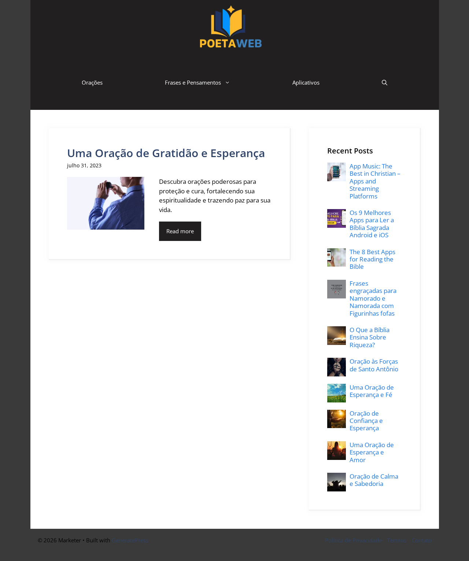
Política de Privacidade (353, 540)
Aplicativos (306, 82)
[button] (384, 82)
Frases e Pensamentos (193, 82)
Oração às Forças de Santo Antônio (374, 365)
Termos (396, 540)
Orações (92, 82)
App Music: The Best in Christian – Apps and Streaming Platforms (375, 181)
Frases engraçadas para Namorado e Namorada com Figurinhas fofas (373, 298)
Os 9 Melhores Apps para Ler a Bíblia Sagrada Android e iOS (372, 223)
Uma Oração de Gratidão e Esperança (166, 152)
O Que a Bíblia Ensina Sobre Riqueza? (369, 337)
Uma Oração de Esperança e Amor (372, 452)
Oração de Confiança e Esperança (366, 420)
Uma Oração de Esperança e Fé (372, 391)
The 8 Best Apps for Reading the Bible (372, 259)
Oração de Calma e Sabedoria (374, 480)
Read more (180, 231)
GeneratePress (130, 540)
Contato (422, 540)
